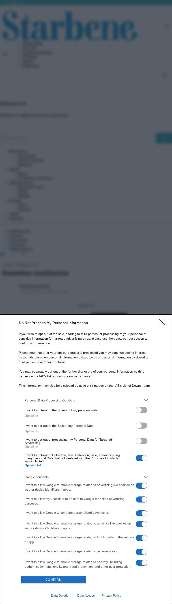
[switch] (141, 410)
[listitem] (86, 400)
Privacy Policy (111, 595)
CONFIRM (53, 579)
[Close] (163, 323)
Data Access (86, 595)
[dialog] (86, 459)
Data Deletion (60, 595)
